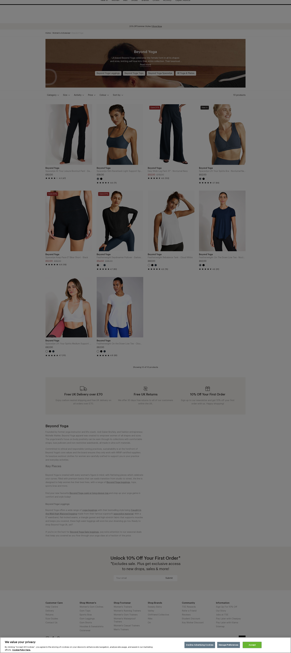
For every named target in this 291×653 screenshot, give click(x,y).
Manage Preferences (228, 645)
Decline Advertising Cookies (199, 645)
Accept (252, 645)
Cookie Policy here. (21, 650)
